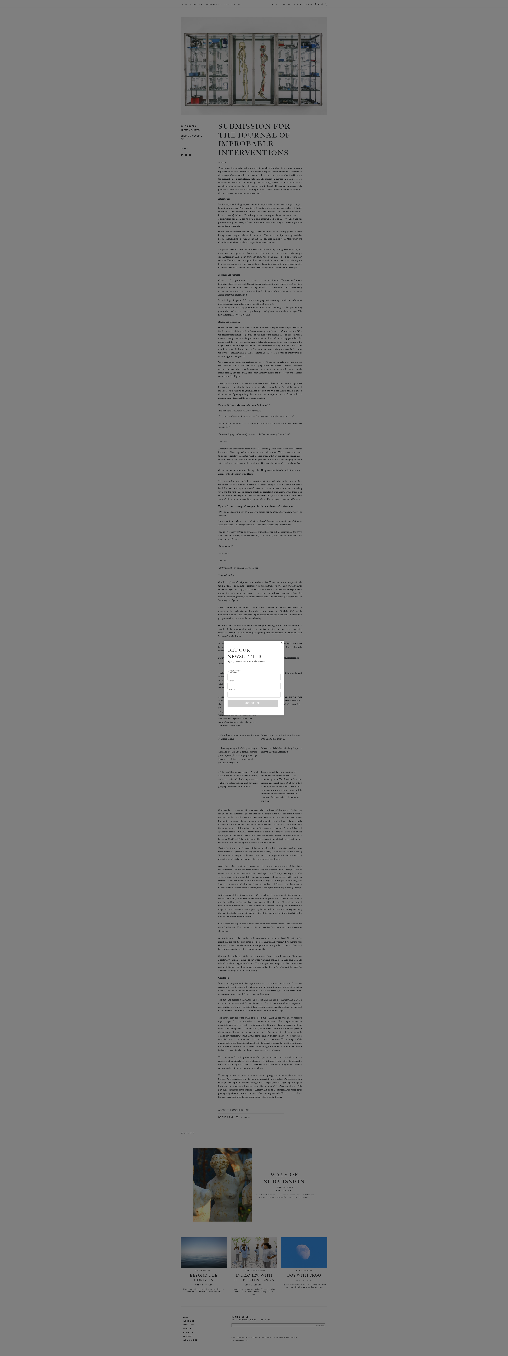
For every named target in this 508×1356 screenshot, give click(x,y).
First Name (231, 681)
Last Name (231, 690)
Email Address (233, 672)
